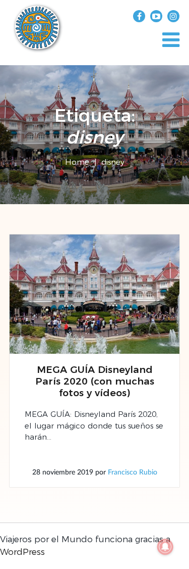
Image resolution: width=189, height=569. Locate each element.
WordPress (22, 552)
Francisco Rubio (132, 472)
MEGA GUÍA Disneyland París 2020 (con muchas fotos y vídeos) (94, 381)
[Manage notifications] (165, 547)
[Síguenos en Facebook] (139, 16)
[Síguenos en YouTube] (156, 16)
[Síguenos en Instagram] (173, 16)
